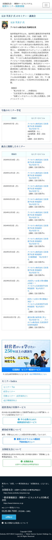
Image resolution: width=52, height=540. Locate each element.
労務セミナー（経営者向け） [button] (16, 396)
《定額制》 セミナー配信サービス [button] (26, 370)
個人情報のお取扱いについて (16, 523)
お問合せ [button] (9, 517)
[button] (27, 421)
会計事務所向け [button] (10, 400)
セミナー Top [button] (9, 387)
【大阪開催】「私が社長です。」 (38, 255)
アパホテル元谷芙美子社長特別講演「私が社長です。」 (38, 286)
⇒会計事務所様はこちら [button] (37, 374)
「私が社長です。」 (38, 126)
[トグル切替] (46, 5)
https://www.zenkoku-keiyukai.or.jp (17, 493)
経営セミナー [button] (9, 391)
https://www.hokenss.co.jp (13, 503)
